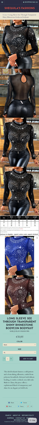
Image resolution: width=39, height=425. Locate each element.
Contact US (20, 418)
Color (19, 341)
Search (8, 415)
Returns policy (20, 420)
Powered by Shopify (9, 421)
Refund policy (28, 415)
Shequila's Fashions (19, 8)
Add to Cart (28, 359)
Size (19, 349)
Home (5, 15)
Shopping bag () (31, 2)
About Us (16, 415)
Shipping (10, 418)
